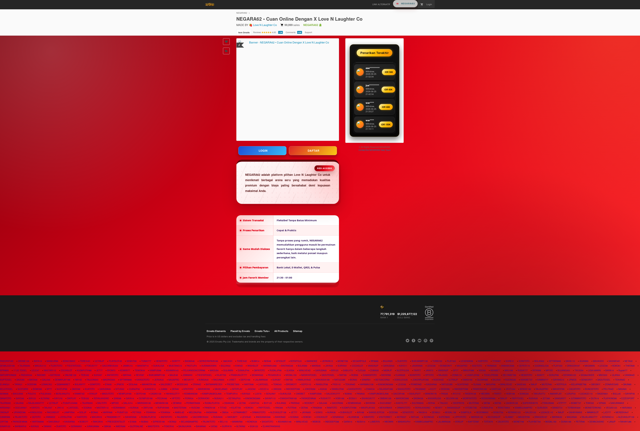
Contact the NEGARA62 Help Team (374, 149)
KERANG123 (569, 375)
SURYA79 (227, 426)
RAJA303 (443, 375)
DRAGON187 (573, 365)
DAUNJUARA (184, 426)
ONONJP (4, 412)
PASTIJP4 (191, 365)
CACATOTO (574, 389)
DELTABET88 (509, 375)
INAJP (534, 384)
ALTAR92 (45, 398)
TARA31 (18, 384)
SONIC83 (524, 393)
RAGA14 (422, 412)
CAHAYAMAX (575, 412)
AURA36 (134, 407)
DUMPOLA (466, 412)
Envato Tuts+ (262, 331)
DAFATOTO (259, 370)
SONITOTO (524, 361)
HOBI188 (510, 393)
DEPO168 (245, 379)
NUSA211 (219, 398)
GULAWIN (228, 370)
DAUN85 (627, 384)
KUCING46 (510, 379)
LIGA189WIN (594, 370)
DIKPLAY (71, 398)
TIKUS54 (578, 370)
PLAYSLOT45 (115, 361)
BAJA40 (496, 379)
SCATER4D (462, 384)
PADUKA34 (26, 375)
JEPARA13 (327, 361)
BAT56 (497, 403)
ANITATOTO (112, 375)
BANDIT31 (557, 407)
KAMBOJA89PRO (523, 407)
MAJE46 (174, 375)
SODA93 (87, 407)
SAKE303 (521, 384)
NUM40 (348, 393)
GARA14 (348, 421)
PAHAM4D (420, 389)
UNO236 (277, 389)
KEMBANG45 (354, 403)
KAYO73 (35, 407)
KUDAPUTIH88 (84, 370)
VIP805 (602, 403)
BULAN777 (80, 384)
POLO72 (32, 393)
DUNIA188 (566, 421)
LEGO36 (431, 365)
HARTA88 (249, 384)
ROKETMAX (504, 407)
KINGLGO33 (36, 412)
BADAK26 (418, 398)
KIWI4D (239, 365)
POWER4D (416, 384)
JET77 (99, 370)
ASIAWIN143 (172, 370)
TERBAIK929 (573, 407)
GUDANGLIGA (541, 365)
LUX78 (258, 393)
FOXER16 (169, 426)
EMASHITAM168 (288, 398)
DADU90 (20, 379)
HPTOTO (429, 375)
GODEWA (32, 384)
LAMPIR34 (69, 412)
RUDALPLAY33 (212, 403)
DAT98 (487, 403)
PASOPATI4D (6, 361)
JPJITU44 (510, 389)
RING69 (279, 407)
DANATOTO (5, 398)
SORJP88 (554, 375)
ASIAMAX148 (284, 421)
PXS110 (336, 384)
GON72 (318, 412)
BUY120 (268, 403)
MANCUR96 (52, 361)
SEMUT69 (131, 361)
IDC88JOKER (587, 375)
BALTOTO (102, 403)
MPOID (549, 370)
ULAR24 (290, 370)
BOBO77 (84, 421)
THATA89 (629, 365)
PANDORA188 (480, 389)
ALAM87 (509, 417)
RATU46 (415, 417)
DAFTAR (314, 150)
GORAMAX (76, 426)
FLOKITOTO (56, 365)
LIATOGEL (263, 384)
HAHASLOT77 (173, 393)
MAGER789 (558, 389)
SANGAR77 (560, 398)
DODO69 (445, 389)
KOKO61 (616, 365)
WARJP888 (468, 370)
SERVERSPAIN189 (208, 361)
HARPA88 (107, 412)
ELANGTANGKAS (271, 426)
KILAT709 (221, 375)
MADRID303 (109, 379)
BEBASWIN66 (488, 398)
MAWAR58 (237, 421)
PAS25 (444, 393)
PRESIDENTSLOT (116, 421)
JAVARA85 (417, 365)
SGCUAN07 (385, 403)
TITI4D (223, 407)
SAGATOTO (267, 421)
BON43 (353, 379)
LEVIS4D (246, 417)
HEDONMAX (482, 412)
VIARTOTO (81, 417)
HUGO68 (195, 407)
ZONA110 (457, 375)
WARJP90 (491, 384)
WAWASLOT (593, 412)
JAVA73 (429, 370)
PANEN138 (209, 407)
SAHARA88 (130, 417)
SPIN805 (4, 370)
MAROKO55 (204, 389)
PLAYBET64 (534, 421)
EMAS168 (467, 379)
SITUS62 (119, 389)
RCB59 (354, 375)
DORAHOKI (204, 398)
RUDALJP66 (276, 370)
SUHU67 (98, 375)
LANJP (612, 421)
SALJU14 (127, 403)
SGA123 (254, 426)
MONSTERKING (593, 407)
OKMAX (48, 426)
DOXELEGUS (401, 379)
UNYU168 (148, 407)
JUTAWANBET (240, 412)
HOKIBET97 (526, 379)
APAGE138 (525, 389)
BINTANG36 (287, 365)
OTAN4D (197, 384)
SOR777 (176, 361)
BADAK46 (189, 361)
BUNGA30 (203, 379)
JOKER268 (309, 389)
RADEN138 (470, 393)
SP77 (455, 370)
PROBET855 (233, 384)
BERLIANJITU (63, 393)
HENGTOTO (161, 361)
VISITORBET (385, 417)
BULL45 (616, 393)
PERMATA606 (193, 403)
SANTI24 (254, 403)
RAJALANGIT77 (36, 403)
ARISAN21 (5, 407)
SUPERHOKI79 (530, 403)
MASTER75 (153, 426)
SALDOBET (166, 384)
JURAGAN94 (92, 426)
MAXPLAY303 (368, 407)
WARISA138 (477, 417)
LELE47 (35, 370)
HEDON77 (309, 403)
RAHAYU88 (625, 421)
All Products (281, 331)
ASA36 (323, 389)
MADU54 (214, 370)
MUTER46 (547, 384)
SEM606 (4, 393)
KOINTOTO (415, 375)
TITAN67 (496, 361)
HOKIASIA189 (323, 379)
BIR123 (334, 370)
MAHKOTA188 (149, 384)
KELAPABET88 (578, 384)
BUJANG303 (564, 370)
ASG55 (482, 370)
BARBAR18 (20, 426)
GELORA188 (452, 398)
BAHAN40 (201, 426)
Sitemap (297, 331)
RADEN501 (602, 393)
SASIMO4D (614, 361)
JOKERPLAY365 (420, 379)
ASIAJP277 (414, 393)
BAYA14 (38, 361)
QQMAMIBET (63, 384)
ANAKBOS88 (507, 365)
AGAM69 (584, 361)
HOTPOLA (561, 384)
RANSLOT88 (322, 384)
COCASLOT (357, 365)
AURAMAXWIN (208, 365)
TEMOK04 (140, 370)
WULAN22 (539, 361)
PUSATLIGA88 (70, 403)
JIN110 (60, 407)
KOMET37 (576, 403)
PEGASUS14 (274, 375)
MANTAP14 (142, 365)
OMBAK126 (385, 398)
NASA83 (622, 389)
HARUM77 (232, 417)
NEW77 (438, 407)
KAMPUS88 (155, 370)
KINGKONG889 (385, 384)
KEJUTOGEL (6, 389)
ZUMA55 (374, 370)
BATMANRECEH (214, 384)
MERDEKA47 (622, 412)
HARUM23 (627, 407)
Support (308, 32)
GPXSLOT (281, 361)
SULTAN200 (418, 403)
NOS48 (267, 361)
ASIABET (495, 370)
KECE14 (264, 389)
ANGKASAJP (453, 407)
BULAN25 (387, 361)
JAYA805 (306, 412)
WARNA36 (557, 417)
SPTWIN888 (555, 361)
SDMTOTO (95, 384)
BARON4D (280, 417)
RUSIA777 (523, 370)
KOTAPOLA (296, 361)
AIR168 (360, 412)
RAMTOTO (332, 407)
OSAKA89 (229, 403)
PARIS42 (295, 403)
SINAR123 (5, 426)
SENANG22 (257, 375)
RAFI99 (342, 375)
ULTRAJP (99, 361)
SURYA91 (342, 365)
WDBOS (316, 421)
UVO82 (213, 426)
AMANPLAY (556, 393)
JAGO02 (251, 389)
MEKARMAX (386, 407)
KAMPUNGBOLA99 (211, 393)
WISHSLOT (252, 365)
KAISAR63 (69, 421)
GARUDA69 (320, 370)
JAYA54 (329, 365)
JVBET (232, 379)
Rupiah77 (622, 370)
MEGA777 (189, 379)
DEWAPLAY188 (62, 379)
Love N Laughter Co (265, 25)
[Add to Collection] (226, 51)
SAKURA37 (54, 421)
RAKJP (503, 398)
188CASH (227, 361)
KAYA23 (246, 393)
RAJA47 (48, 407)
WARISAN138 (144, 403)
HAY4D (78, 379)
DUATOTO (402, 361)
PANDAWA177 (113, 417)
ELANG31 (5, 384)
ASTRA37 (401, 417)
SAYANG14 (558, 379)
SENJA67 (271, 393)
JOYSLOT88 (66, 417)
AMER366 (120, 426)
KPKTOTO (188, 389)
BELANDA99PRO (189, 421)
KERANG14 (608, 417)
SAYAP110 (270, 398)
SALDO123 (530, 412)
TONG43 (277, 384)
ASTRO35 (55, 375)
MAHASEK (598, 361)
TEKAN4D (620, 379)
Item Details (244, 32)
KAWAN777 (542, 379)
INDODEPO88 (293, 389)
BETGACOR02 (382, 379)
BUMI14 (255, 361)
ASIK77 (540, 375)
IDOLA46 (132, 384)
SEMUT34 (498, 412)
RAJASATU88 (386, 389)
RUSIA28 (533, 398)
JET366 (546, 398)
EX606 (108, 384)
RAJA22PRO (542, 389)
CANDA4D (629, 375)
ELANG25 (400, 375)
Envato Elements (216, 331)
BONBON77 (446, 365)
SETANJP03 (234, 398)
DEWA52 (177, 403)
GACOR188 (398, 393)
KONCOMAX (69, 361)
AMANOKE (311, 361)
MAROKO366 (402, 398)
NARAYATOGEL (309, 375)
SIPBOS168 (159, 421)
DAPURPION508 (8, 375)
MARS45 (316, 365)
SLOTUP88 (61, 389)
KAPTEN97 (473, 421)
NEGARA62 (241, 12)
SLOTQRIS (23, 389)
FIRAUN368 (548, 403)
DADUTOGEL (328, 375)
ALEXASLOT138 (278, 412)
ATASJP (93, 393)
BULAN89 (302, 365)
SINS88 (117, 398)
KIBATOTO (369, 417)
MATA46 (127, 375)
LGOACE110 (586, 393)
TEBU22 (85, 375)
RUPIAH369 (163, 407)
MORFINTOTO (470, 398)
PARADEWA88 (308, 398)
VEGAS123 (611, 407)
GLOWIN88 (482, 379)
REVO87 (140, 375)
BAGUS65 (18, 393)
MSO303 (603, 375)
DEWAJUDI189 (7, 365)
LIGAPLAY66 (472, 375)
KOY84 (431, 403)
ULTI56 (242, 403)
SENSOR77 (587, 379)
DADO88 (76, 389)
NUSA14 (361, 421)
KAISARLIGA (434, 398)
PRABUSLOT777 (239, 375)
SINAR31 (366, 379)
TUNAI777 (146, 361)
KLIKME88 (353, 417)
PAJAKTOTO (21, 417)
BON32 (172, 421)
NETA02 (628, 361)
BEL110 (224, 421)
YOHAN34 (151, 412)
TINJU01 (444, 403)
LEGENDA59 (466, 361)
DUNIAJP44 (243, 370)
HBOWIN (485, 393)
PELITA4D (608, 389)
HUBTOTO (483, 361)
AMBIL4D (179, 412)
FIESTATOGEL (74, 365)
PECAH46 (162, 398)
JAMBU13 (127, 365)
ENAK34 (370, 389)
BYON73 (111, 370)
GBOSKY (595, 384)
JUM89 (163, 389)
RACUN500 (218, 379)
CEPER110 (524, 365)
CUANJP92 (134, 389)
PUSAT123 (122, 412)
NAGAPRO (461, 365)
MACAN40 (572, 417)
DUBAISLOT (346, 412)
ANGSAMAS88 (263, 417)
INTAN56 (536, 370)
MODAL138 (450, 412)
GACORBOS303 (110, 365)
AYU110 (456, 393)
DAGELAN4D (220, 389)
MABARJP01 (404, 421)
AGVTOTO (477, 365)
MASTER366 (180, 407)
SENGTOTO (408, 412)
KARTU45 (496, 389)
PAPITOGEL (518, 398)
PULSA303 (45, 393)
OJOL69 (362, 370)
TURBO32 (437, 361)
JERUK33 (159, 379)
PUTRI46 (292, 407)
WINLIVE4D (304, 370)
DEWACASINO (596, 421)
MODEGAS (182, 384)
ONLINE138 (70, 375)
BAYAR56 (386, 375)
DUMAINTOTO (370, 375)
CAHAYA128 (512, 403)
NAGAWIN (589, 365)
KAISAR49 (431, 384)
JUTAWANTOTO (578, 398)
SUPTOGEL (6, 379)
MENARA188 (161, 403)
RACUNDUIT (53, 412)
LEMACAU (46, 384)
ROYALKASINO (101, 398)
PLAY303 (451, 361)
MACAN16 (97, 417)
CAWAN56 (5, 417)
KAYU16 (58, 398)
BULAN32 (225, 365)
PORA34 (189, 398)
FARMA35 (491, 365)
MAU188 (508, 370)
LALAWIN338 (261, 379)
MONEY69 (343, 361)
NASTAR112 (50, 370)
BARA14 (609, 370)
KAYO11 (403, 365)
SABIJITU (348, 370)
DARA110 (570, 361)
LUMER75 (375, 421)
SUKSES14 (150, 389)
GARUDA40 (388, 365)
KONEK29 (252, 421)
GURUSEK (542, 407)
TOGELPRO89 (491, 375)
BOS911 (353, 398)
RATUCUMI (339, 379)
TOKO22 (590, 403)
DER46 (175, 389)
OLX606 (477, 384)
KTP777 (562, 403)
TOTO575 (488, 421)
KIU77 (433, 389)
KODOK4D (438, 379)
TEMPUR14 (232, 393)
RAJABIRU (182, 417)
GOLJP (82, 412)
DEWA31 (436, 412)
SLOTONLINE (136, 426)
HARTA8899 (38, 421)
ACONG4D (429, 417)
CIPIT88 (4, 421)
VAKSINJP (373, 365)
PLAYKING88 (610, 398)
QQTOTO (36, 417)
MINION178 (430, 393)
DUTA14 (595, 398)
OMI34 (225, 412)
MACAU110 (40, 365)
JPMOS (572, 379)
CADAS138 (155, 393)
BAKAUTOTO (404, 389)
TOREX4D (85, 361)
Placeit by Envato (240, 331)
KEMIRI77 (125, 370)
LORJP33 (571, 393)
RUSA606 (217, 417)
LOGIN (263, 150)
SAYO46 (20, 398)
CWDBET (300, 393)
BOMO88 (37, 389)
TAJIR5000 (24, 365)
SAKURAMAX (617, 403)
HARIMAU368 (269, 365)
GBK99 (107, 426)
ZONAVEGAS (611, 384)
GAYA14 (130, 398)
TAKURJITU (539, 393)
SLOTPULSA (402, 370)
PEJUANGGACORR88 (194, 370)
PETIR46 (580, 421)
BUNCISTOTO (592, 389)
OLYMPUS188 (145, 398)
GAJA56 (19, 403)
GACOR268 (337, 403)
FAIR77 (417, 370)
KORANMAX (119, 407)
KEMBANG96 (191, 393)
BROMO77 (291, 384)
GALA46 (46, 379)
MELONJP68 (195, 412)
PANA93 (360, 393)
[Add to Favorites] (226, 41)
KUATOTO (90, 389)
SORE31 (510, 361)
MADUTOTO (108, 393)
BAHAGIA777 (368, 398)
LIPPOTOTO (460, 417)
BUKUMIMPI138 (420, 361)
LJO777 (607, 412)
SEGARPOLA (359, 361)
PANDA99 (317, 407)
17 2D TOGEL (20, 370)
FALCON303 (92, 379)
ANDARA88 (211, 412)
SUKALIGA (158, 365)
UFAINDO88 (20, 412)
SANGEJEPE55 (376, 412)
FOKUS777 (91, 365)
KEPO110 (306, 384)
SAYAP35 (630, 393)
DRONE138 (23, 361)
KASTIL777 (401, 403)
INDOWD (41, 375)
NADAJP (387, 370)
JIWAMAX (187, 375)
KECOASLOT (494, 417)
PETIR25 (136, 412)
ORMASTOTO (403, 407)
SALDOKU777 (333, 393)
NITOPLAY (237, 389)
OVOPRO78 (458, 403)
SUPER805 (444, 417)
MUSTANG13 (175, 365)
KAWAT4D (79, 393)
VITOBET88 (471, 407)
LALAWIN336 (444, 421)
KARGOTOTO (143, 379)
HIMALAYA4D (304, 379)
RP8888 (374, 361)
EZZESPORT (627, 398)
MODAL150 (291, 375)
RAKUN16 (98, 421)
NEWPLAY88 (124, 393)
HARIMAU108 (366, 384)
